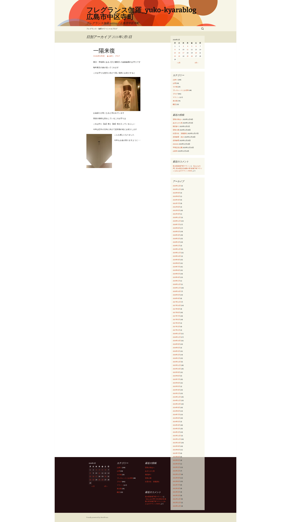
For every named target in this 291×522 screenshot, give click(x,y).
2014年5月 (176, 422)
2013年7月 (176, 453)
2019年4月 (176, 277)
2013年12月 (177, 436)
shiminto (176, 144)
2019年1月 (176, 281)
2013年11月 (177, 439)
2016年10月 (177, 341)
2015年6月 (176, 383)
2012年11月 (177, 474)
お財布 (175, 151)
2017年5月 (176, 319)
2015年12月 (177, 362)
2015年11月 (177, 365)
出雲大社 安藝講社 (180, 133)
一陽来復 (104, 50)
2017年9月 (176, 309)
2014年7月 (176, 414)
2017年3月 (176, 323)
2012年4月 (176, 488)
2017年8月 (176, 312)
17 (183, 53)
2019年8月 (176, 263)
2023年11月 (177, 189)
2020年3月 (176, 238)
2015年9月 (176, 372)
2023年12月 (177, 186)
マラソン (176, 97)
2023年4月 (176, 200)
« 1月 (178, 63)
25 (187, 56)
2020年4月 (176, 235)
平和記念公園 (177, 147)
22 (175, 56)
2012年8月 (176, 481)
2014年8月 (176, 411)
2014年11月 (177, 400)
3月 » (196, 63)
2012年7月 (176, 485)
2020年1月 (176, 246)
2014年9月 (176, 407)
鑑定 (174, 104)
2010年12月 (177, 506)
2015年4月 (176, 390)
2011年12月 (177, 499)
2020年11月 (177, 221)
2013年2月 (176, 471)
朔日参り (176, 126)
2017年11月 (177, 302)
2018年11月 (177, 288)
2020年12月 (177, 217)
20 (196, 53)
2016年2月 (176, 355)
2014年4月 (176, 425)
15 (175, 53)
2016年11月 (177, 337)
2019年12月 (177, 249)
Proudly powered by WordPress (97, 517)
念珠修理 (176, 140)
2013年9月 (176, 446)
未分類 (175, 101)
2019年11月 (177, 253)
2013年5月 (176, 460)
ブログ (117, 56)
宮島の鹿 (176, 130)
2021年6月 (176, 207)
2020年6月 (176, 228)
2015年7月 (176, 379)
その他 (175, 87)
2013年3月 (176, 467)
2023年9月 (176, 193)
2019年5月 (176, 274)
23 (179, 56)
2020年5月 (176, 231)
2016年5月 (176, 348)
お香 (174, 83)
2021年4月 (176, 214)
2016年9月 (176, 344)
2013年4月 (176, 464)
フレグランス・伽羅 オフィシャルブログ (101, 29)
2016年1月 (176, 358)
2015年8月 (176, 376)
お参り (111, 56)
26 (192, 56)
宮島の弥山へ (177, 119)
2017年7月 (176, 316)
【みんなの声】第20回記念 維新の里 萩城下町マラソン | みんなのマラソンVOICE (187, 168)
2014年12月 (177, 397)
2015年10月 (177, 369)
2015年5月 (176, 386)
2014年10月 (177, 404)
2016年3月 (176, 351)
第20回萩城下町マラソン (181, 166)
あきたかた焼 (177, 123)
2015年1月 (176, 393)
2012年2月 (176, 495)
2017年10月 (177, 305)
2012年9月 (176, 478)
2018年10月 (177, 291)
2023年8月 (176, 196)
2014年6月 (176, 418)
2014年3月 (176, 429)
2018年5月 (176, 295)
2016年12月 (177, 334)
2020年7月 (176, 224)
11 (187, 49)
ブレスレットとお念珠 (181, 90)
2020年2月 (176, 242)
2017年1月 (176, 330)
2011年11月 (177, 502)
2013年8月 (176, 450)
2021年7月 (176, 203)
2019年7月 (176, 267)
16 (179, 53)
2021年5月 (176, 210)
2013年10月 (177, 443)
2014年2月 (176, 432)
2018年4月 (176, 298)
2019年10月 (177, 256)
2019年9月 (176, 260)
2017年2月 (176, 326)
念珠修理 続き (178, 137)
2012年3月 (176, 492)
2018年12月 (177, 284)
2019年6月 (176, 270)
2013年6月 (176, 457)
